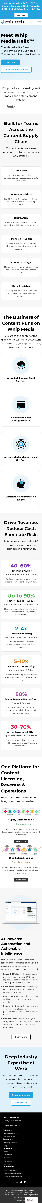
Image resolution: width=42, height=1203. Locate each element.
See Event (21, 15)
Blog (5, 1146)
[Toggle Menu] (39, 22)
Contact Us (8, 1167)
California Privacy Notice (12, 1192)
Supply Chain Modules (12, 1122)
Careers (7, 1158)
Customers (8, 1155)
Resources (8, 1139)
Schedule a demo (21, 1095)
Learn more (10, 62)
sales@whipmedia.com (13, 1176)
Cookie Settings (30, 1192)
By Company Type (11, 1134)
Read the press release (16, 69)
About (6, 1152)
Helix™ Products (11, 1117)
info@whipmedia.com (12, 1173)
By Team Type (9, 1137)
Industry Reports (10, 1143)
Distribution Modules (12, 1127)
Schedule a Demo (10, 1170)
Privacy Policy (31, 1190)
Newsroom (8, 1161)
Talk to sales (21, 1102)
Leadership (8, 1164)
